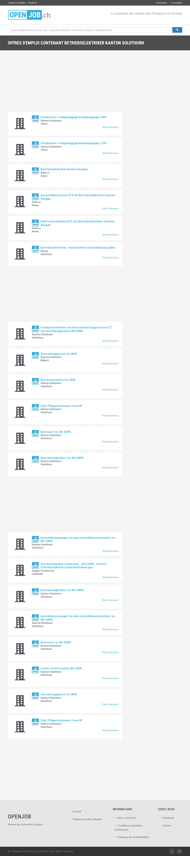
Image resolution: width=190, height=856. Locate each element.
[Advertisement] (65, 84)
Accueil (77, 811)
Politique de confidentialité (133, 837)
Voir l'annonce (110, 127)
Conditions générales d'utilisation (128, 827)
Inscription (177, 2)
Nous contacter (127, 817)
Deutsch (32, 2)
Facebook (168, 817)
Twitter (167, 825)
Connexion (161, 2)
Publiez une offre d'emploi (87, 819)
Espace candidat (17, 2)
